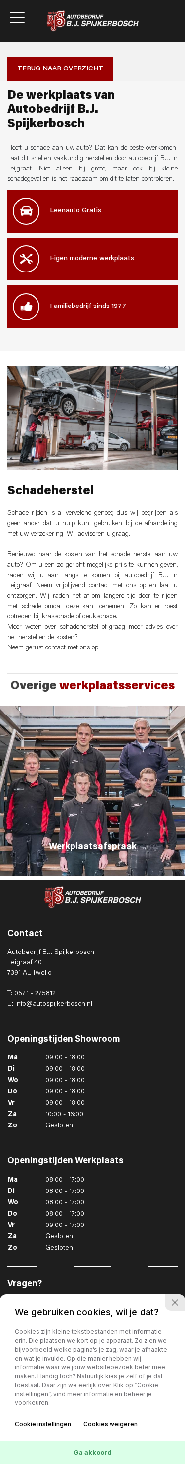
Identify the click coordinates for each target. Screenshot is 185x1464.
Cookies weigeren (110, 1424)
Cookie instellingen (43, 1424)
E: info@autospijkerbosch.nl (49, 1004)
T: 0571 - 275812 (31, 993)
